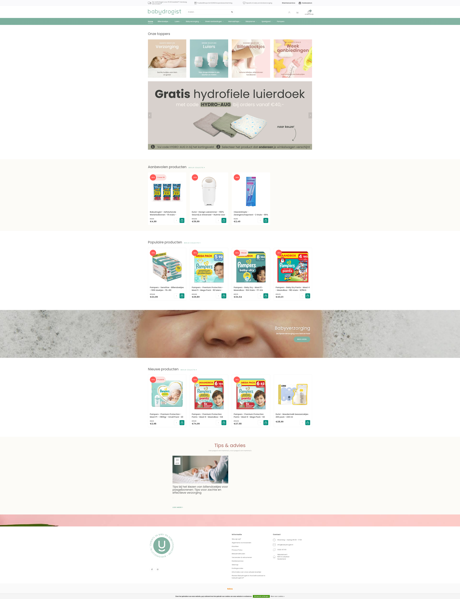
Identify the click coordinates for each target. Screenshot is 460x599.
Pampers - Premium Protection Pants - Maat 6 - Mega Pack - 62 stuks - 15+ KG (249, 417)
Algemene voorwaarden (241, 543)
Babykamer (250, 21)
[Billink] (230, 589)
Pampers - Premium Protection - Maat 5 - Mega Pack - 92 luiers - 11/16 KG (207, 290)
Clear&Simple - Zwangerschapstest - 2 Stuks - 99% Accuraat (251, 215)
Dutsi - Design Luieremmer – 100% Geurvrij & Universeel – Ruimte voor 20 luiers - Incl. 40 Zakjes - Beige (208, 215)
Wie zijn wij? (236, 539)
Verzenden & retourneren (242, 557)
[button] (150, 115)
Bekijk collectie (196, 167)
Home (150, 21)
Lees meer (177, 507)
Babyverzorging (192, 21)
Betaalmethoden (238, 554)
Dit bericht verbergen (261, 596)
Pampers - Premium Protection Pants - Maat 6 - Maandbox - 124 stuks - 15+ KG (207, 417)
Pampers (280, 21)
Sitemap (235, 565)
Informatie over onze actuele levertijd (246, 572)
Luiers (177, 21)
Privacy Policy (237, 550)
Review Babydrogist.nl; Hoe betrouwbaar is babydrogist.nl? (248, 576)
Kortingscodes (237, 568)
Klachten (235, 546)
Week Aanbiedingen (213, 21)
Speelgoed (266, 21)
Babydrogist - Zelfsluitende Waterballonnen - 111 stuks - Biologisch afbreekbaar (163, 215)
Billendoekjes (163, 21)
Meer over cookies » (278, 596)
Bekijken (302, 339)
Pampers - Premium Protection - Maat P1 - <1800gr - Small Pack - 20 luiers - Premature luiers (166, 417)
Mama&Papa (233, 21)
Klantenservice (288, 3)
